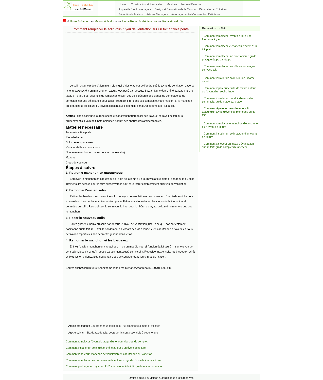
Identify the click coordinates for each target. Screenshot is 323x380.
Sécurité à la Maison (131, 14)
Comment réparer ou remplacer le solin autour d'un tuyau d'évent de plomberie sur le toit (228, 112)
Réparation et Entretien (213, 9)
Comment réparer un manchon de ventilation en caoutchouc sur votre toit (109, 354)
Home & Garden (79, 21)
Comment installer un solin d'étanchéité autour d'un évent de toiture (106, 347)
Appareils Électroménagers (135, 9)
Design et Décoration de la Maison (175, 9)
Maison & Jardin (104, 21)
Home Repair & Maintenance (139, 21)
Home (122, 4)
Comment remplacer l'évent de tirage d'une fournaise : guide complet (106, 341)
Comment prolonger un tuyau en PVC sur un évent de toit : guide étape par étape (114, 366)
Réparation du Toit (173, 21)
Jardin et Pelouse (190, 4)
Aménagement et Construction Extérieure (195, 14)
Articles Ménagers (157, 14)
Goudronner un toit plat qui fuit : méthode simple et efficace (125, 325)
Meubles (172, 4)
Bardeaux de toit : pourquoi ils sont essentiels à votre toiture (122, 332)
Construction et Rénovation (147, 4)
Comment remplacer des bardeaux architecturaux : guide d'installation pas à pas (113, 360)
